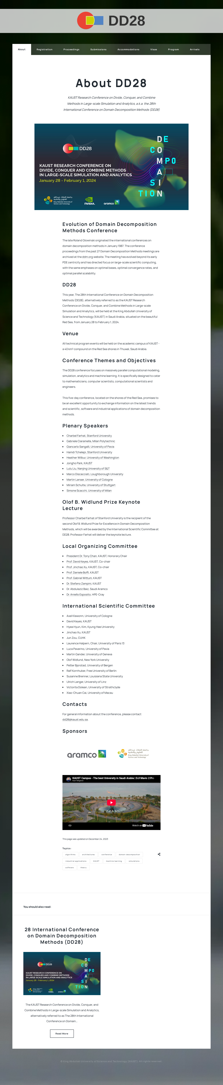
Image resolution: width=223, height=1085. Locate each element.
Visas (153, 49)
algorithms (70, 854)
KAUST (96, 861)
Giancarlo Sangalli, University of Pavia (90, 446)
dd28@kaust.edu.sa (75, 719)
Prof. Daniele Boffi (78, 572)
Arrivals (195, 49)
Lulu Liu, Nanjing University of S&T (88, 468)
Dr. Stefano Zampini (79, 583)
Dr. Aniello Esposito (79, 594)
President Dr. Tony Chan (82, 556)
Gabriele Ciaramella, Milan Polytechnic (91, 441)
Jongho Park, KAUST (79, 463)
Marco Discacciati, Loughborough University (95, 474)
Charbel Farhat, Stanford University (89, 435)
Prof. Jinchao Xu (77, 567)
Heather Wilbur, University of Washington (93, 457)
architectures (88, 854)
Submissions (98, 49)
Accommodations (128, 49)
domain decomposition (129, 854)
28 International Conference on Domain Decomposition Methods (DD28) (62, 935)
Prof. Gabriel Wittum (79, 578)
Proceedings (71, 49)
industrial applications (75, 861)
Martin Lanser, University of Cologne (90, 479)
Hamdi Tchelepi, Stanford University (89, 452)
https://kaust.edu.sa (136, 766)
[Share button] (159, 854)
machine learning (114, 861)
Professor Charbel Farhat (78, 518)
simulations (134, 861)
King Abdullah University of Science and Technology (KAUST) (100, 1061)
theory (84, 867)
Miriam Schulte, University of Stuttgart (91, 485)
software (69, 867)
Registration (45, 49)
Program (173, 49)
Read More (61, 1033)
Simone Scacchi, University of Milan (89, 490)
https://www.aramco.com (87, 766)
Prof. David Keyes (77, 561)
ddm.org (87, 257)
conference (107, 854)
